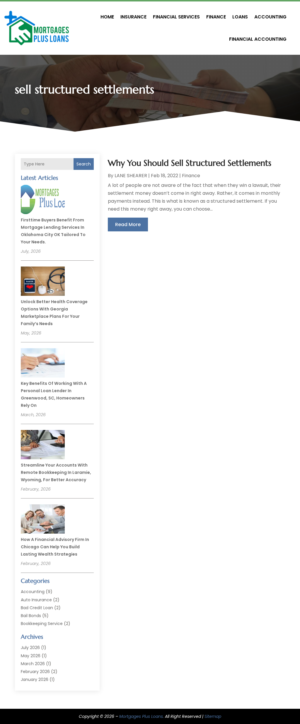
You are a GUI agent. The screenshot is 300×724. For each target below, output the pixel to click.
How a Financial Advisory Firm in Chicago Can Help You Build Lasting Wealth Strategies (55, 547)
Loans (240, 16)
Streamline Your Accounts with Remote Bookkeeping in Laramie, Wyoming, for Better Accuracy (56, 472)
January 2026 (34, 679)
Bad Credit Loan (37, 608)
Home (107, 16)
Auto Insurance (36, 600)
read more (128, 224)
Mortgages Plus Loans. (141, 716)
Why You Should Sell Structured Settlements (189, 163)
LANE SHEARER (131, 175)
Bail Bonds (31, 616)
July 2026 (30, 647)
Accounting (270, 16)
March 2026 (33, 664)
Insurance (133, 16)
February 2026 (35, 672)
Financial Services (176, 16)
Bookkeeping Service (42, 623)
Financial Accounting (258, 39)
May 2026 (30, 656)
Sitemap (212, 716)
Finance (216, 16)
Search (83, 164)
